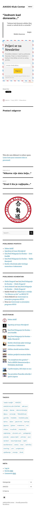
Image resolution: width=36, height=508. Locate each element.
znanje (15, 452)
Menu (30, 6)
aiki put (25, 406)
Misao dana (22, 100)
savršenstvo (8, 445)
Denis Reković (10, 286)
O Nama (6, 491)
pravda (6, 437)
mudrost (13, 429)
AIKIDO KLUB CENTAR (12, 406)
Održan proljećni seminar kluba (19, 354)
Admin (7, 100)
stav (21, 445)
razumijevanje (16, 441)
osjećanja (7, 433)
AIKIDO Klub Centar (14, 6)
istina (5, 422)
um (12, 448)
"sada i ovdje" (8, 402)
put (29, 437)
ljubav (13, 425)
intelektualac (23, 418)
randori (6, 441)
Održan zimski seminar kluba (18, 349)
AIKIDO (18, 402)
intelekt (14, 418)
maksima (20, 425)
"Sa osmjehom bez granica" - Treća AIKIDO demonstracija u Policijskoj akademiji (19, 362)
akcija (6, 410)
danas (12, 410)
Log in (7, 468)
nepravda (22, 429)
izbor (11, 422)
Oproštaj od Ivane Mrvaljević (15, 251)
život (21, 452)
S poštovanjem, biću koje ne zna (19, 369)
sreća (16, 445)
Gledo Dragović (10, 281)
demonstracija (21, 410)
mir (27, 425)
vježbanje (7, 452)
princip (23, 437)
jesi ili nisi (18, 422)
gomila (6, 418)
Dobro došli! (9, 248)
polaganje (27, 433)
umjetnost (20, 448)
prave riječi (14, 437)
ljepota (6, 425)
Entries (9, 471)
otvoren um (16, 433)
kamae (26, 422)
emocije (13, 414)
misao (6, 429)
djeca (5, 414)
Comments (10, 473)
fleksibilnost (22, 414)
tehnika (28, 445)
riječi (25, 441)
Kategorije (6, 482)
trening (6, 448)
